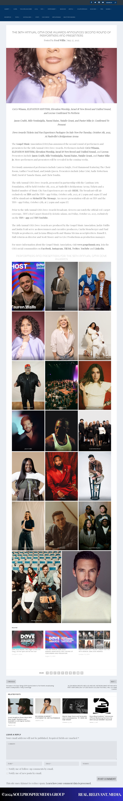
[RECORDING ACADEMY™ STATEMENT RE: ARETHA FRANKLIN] (48, 706)
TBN (29, 194)
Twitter (76, 248)
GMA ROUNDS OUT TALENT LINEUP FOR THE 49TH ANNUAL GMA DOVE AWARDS (94, 650)
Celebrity (6, 9)
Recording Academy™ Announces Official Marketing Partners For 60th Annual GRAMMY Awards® (101, 718)
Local (36, 9)
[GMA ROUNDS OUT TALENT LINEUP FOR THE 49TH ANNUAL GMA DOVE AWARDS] (94, 640)
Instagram (57, 248)
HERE (75, 190)
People (17, 17)
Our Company (45, 17)
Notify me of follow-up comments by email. (31, 768)
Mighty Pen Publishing (69, 17)
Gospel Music (23, 143)
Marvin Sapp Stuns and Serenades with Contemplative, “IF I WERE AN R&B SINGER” (74, 718)
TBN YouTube (41, 217)
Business (108, 9)
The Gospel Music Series (26, 9)
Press (101, 9)
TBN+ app (24, 217)
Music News (93, 9)
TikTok (67, 248)
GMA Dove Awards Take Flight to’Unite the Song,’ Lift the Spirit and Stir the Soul (26, 650)
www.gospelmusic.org (88, 244)
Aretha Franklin (56, 17)
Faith (42, 9)
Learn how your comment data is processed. (68, 783)
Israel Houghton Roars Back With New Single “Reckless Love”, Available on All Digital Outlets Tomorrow (20, 720)
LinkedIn (99, 248)
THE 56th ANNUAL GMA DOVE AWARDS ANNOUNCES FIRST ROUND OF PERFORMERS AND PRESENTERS (59, 651)
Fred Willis (59, 40)
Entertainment (52, 9)
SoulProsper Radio (82, 9)
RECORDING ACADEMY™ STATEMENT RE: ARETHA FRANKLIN (47, 717)
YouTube (85, 248)
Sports (37, 17)
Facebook (46, 248)
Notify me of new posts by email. (25, 773)
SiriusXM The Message (44, 198)
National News (27, 17)
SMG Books (63, 9)
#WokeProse (7, 17)
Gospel (15, 9)
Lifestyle (71, 9)
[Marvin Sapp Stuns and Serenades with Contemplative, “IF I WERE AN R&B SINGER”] (75, 706)
